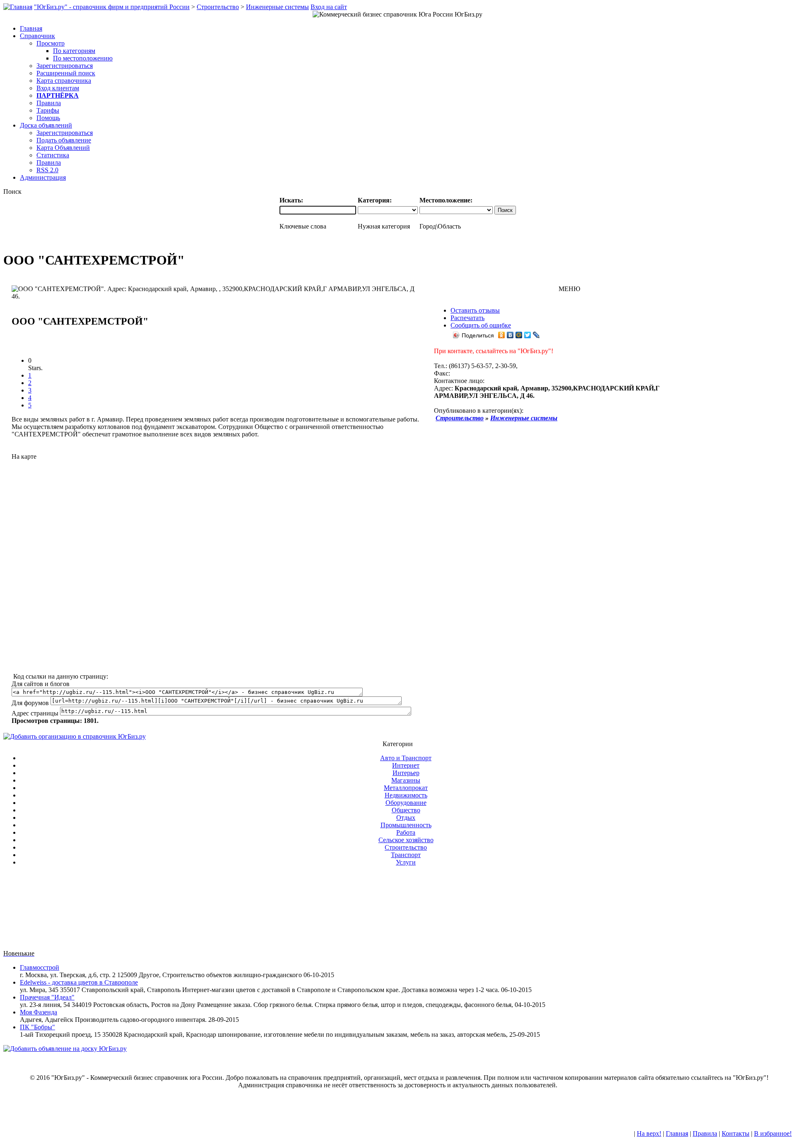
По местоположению (83, 58)
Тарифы (47, 110)
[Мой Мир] (519, 335)
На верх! (649, 1133)
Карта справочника (63, 80)
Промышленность (406, 824)
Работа (405, 832)
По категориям (74, 50)
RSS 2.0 (47, 169)
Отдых (405, 817)
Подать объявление (63, 140)
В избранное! (773, 1133)
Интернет (405, 765)
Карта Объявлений (63, 147)
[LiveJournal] (536, 335)
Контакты (735, 1133)
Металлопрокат (406, 787)
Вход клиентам (57, 88)
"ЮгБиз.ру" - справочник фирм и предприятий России (112, 6)
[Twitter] (527, 335)
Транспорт (406, 854)
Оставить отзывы (475, 310)
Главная (677, 1133)
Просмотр (50, 43)
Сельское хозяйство (406, 839)
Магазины (405, 780)
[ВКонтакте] (510, 335)
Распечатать (467, 317)
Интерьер (406, 772)
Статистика (52, 155)
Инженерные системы (277, 6)
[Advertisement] (217, 562)
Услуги (406, 862)
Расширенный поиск (65, 73)
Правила (48, 102)
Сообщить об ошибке (480, 325)
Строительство (218, 6)
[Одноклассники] (501, 335)
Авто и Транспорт (405, 757)
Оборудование (405, 802)
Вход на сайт (329, 6)
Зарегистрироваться (64, 65)
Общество (406, 810)
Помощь (48, 117)
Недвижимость (406, 795)
